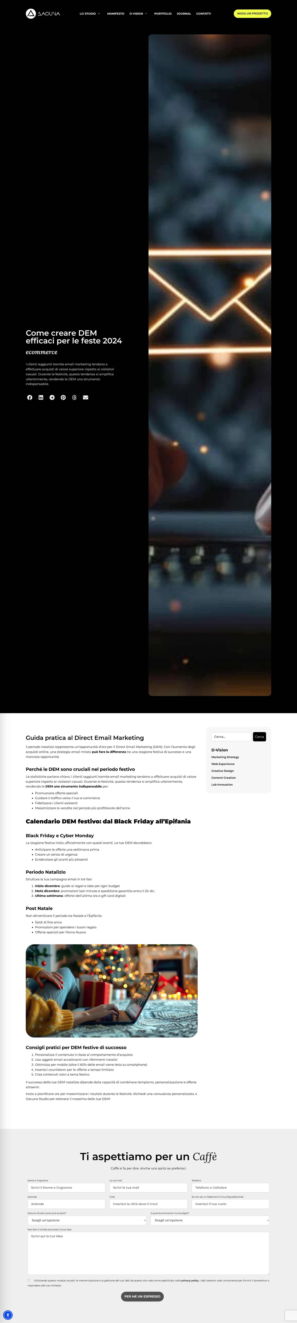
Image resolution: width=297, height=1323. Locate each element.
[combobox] (231, 736)
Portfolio (163, 13)
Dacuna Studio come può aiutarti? (47, 1213)
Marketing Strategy (225, 757)
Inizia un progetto (252, 13)
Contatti (203, 13)
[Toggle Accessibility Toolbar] (7, 1315)
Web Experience (223, 764)
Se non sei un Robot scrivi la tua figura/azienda (218, 1196)
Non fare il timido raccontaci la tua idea (50, 1229)
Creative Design (222, 771)
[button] (30, 397)
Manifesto (115, 13)
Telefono (196, 1180)
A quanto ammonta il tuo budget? (170, 1213)
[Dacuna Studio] (43, 13)
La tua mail (115, 1180)
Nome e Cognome (38, 1180)
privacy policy (190, 1280)
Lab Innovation (222, 784)
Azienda (32, 1196)
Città (112, 1196)
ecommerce (41, 352)
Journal (184, 13)
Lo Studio (88, 13)
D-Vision (136, 13)
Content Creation (223, 777)
